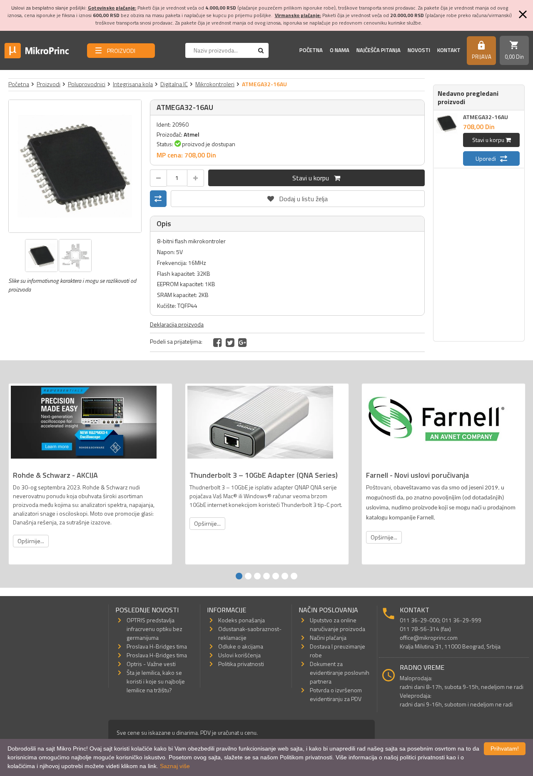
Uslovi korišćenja (239, 655)
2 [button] (248, 576)
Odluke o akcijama (240, 646)
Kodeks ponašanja (241, 620)
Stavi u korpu (313, 178)
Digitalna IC (174, 84)
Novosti (419, 50)
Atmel (191, 134)
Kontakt (449, 50)
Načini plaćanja (328, 637)
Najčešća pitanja (378, 50)
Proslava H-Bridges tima (157, 646)
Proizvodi (48, 84)
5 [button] (275, 576)
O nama (339, 50)
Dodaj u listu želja (298, 197)
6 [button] (284, 576)
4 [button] (266, 576)
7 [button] (294, 576)
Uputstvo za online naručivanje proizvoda (337, 624)
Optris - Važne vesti (151, 663)
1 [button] (239, 576)
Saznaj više (175, 766)
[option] (75, 166)
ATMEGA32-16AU (485, 116)
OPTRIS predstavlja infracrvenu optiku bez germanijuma (154, 629)
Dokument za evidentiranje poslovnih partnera (339, 672)
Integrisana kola (133, 84)
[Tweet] (230, 342)
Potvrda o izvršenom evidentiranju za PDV (336, 694)
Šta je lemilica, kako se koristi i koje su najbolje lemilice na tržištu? (156, 681)
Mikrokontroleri (214, 84)
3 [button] (257, 576)
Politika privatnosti (241, 663)
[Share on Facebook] (217, 342)
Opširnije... (30, 540)
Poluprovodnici (86, 84)
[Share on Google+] (242, 342)
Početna (311, 50)
